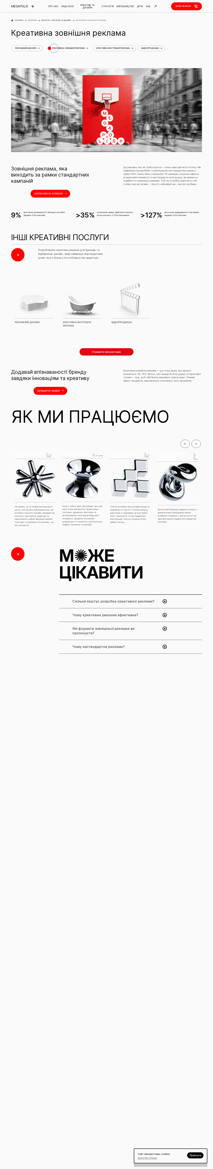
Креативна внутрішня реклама (113, 48)
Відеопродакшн (150, 48)
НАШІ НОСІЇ (67, 6)
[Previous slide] (185, 444)
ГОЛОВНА (19, 20)
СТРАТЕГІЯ (108, 6)
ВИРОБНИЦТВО (125, 6)
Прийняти (195, 1155)
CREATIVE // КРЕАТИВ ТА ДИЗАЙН (56, 20)
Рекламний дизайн (25, 48)
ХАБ (148, 6)
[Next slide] (196, 444)
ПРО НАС (53, 6)
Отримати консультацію (106, 352)
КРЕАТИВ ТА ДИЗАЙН (87, 6)
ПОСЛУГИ (32, 20)
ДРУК (140, 6)
